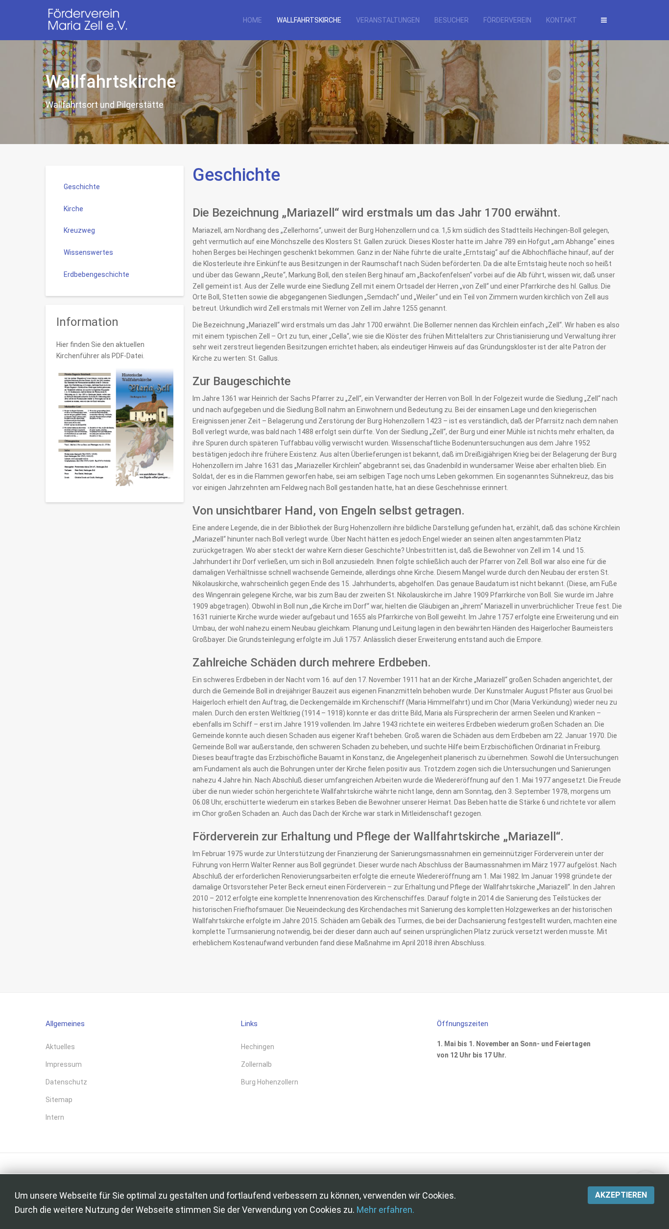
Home (252, 20)
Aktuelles (60, 1047)
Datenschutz (66, 1082)
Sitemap (59, 1100)
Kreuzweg (79, 230)
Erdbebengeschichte (96, 274)
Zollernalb (256, 1064)
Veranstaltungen (388, 20)
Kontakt (561, 20)
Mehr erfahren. (385, 1209)
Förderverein (507, 20)
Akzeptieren (621, 1195)
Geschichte (236, 175)
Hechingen (257, 1047)
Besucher (451, 20)
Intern (55, 1117)
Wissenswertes (88, 252)
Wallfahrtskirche (309, 20)
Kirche (73, 209)
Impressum (64, 1064)
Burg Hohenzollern (269, 1082)
